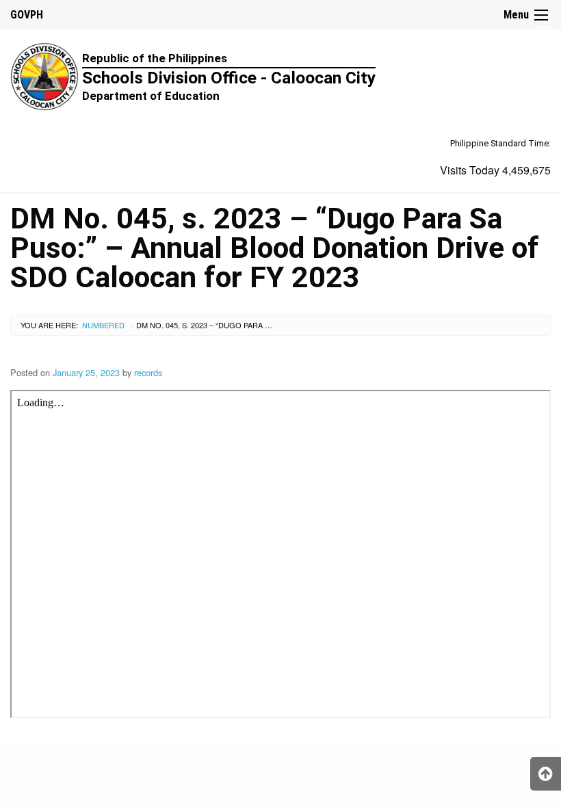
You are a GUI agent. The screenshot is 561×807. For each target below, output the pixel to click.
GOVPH (26, 14)
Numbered (103, 324)
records (148, 372)
